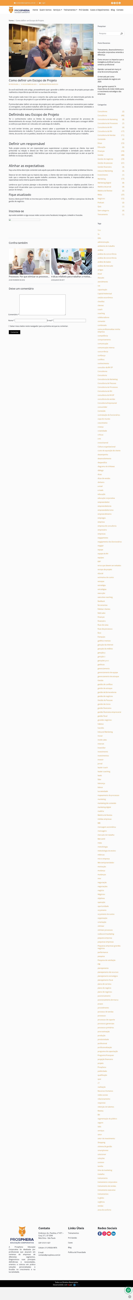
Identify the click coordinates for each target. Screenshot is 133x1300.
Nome (11, 320)
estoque (101, 581)
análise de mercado (105, 266)
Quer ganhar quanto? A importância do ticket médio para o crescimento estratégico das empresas (111, 90)
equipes (101, 557)
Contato (119, 10)
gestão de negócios (105, 696)
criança (100, 427)
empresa (101, 522)
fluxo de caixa (103, 625)
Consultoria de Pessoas (107, 383)
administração (103, 242)
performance (103, 952)
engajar (101, 546)
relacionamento (104, 1099)
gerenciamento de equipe (108, 672)
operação (101, 902)
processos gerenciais (106, 1023)
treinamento (103, 1178)
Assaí (100, 274)
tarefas (100, 1166)
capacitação (102, 289)
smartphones (103, 1150)
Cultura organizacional (106, 446)
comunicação (103, 343)
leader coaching (104, 771)
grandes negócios (105, 720)
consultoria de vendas (106, 399)
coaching (101, 313)
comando (101, 321)
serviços (53, 92)
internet (101, 744)
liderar (100, 787)
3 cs (99, 230)
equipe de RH (103, 553)
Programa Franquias (106, 1055)
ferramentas (102, 605)
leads (100, 775)
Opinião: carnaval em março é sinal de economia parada (109, 70)
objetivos (101, 898)
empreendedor (104, 502)
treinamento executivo (106, 1190)
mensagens (102, 831)
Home (35, 10)
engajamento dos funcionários (110, 542)
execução (101, 593)
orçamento (102, 910)
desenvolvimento (104, 458)
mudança (101, 870)
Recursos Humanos (105, 1091)
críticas (100, 435)
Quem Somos (46, 10)
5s (98, 234)
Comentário (13, 314)
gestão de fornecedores (107, 692)
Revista (100, 1111)
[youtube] (117, 3)
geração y (101, 653)
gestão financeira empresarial (109, 712)
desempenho (103, 454)
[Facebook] (112, 3)
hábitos (101, 724)
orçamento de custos (106, 914)
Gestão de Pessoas (105, 700)
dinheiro (101, 482)
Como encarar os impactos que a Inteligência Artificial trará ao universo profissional (111, 62)
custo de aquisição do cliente (109, 450)
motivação (102, 866)
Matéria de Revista (105, 815)
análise (100, 250)
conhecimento (103, 363)
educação (101, 494)
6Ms (99, 238)
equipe (100, 550)
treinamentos (103, 1194)
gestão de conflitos (105, 684)
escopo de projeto (105, 569)
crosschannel (103, 443)
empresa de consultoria (107, 526)
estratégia (102, 585)
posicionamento (104, 996)
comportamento (104, 340)
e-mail (100, 486)
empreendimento (104, 514)
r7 (98, 1083)
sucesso (101, 1162)
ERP (99, 561)
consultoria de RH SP (106, 395)
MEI (99, 823)
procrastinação (104, 1031)
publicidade (102, 1071)
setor (100, 1134)
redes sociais (103, 1095)
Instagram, (62, 215)
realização (102, 1087)
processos (102, 1016)
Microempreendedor (106, 862)
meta (100, 843)
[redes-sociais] (100, 1233)
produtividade (103, 1039)
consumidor (102, 407)
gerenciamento (104, 668)
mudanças (102, 874)
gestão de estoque (105, 688)
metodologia (103, 847)
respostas (101, 1103)
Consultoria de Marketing (108, 379)
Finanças (101, 617)
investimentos (103, 756)
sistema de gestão (105, 1146)
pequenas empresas (106, 942)
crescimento (102, 423)
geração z (101, 656)
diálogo (100, 470)
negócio (101, 890)
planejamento (103, 968)
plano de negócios (105, 992)
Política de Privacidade (77, 1252)
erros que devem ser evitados (109, 565)
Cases (70, 1243)
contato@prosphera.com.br (25, 3)
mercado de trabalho (106, 835)
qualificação (102, 1075)
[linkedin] (120, 3)
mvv (99, 878)
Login (43, 3)
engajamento (103, 538)
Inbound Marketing (105, 732)
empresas (101, 534)
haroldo (101, 728)
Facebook (54, 215)
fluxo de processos (105, 629)
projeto (100, 1063)
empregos (102, 518)
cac (99, 286)
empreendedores (104, 506)
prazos (100, 1004)
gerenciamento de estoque (108, 676)
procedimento (103, 1008)
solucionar (102, 1154)
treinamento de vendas (107, 1186)
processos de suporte (106, 1020)
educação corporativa (106, 498)
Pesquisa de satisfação (106, 960)
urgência (101, 1202)
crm (99, 439)
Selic (99, 1126)
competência (103, 336)
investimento (103, 752)
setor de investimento (106, 1138)
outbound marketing (106, 934)
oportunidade (103, 906)
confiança (101, 355)
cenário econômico (105, 297)
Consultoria (102, 375)
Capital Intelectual (105, 293)
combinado (102, 325)
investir (100, 759)
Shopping (101, 1142)
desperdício (102, 462)
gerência (101, 664)
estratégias (102, 589)
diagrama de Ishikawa (106, 466)
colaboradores (103, 317)
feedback (101, 601)
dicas (100, 474)
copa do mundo (104, 419)
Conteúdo (101, 411)
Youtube (79, 215)
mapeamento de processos (108, 795)
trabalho (101, 1174)
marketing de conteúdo (107, 803)
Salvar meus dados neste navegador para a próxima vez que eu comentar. (39, 326)
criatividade (102, 431)
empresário (102, 530)
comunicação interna (106, 347)
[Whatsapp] (128, 1290)
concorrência (103, 351)
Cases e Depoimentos (99, 10)
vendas (100, 1206)
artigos (100, 270)
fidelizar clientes (104, 609)
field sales (101, 613)
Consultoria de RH (105, 391)
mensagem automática (107, 827)
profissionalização (105, 1047)
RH (99, 1115)
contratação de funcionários (109, 415)
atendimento (103, 282)
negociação (102, 882)
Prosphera (102, 1067)
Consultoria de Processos (108, 387)
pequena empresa (105, 938)
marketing (102, 799)
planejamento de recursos (108, 972)
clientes (101, 305)
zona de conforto (104, 1210)
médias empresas (105, 819)
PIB (99, 964)
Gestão (41, 84)
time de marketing (105, 1170)
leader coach (103, 767)
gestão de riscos (104, 704)
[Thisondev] (76, 1285)
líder (99, 779)
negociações (102, 886)
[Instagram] (115, 3)
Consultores (102, 371)
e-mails (100, 490)
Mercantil (101, 839)
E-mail (50, 320)
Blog (113, 10)
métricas (101, 855)
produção (101, 1035)
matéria (101, 811)
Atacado (101, 278)
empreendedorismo (105, 510)
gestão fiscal (102, 716)
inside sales (102, 740)
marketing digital (104, 807)
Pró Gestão (84, 10)
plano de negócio (104, 988)
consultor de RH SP (105, 367)
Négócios (101, 894)
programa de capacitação (108, 1051)
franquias (101, 637)
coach (100, 309)
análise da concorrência (107, 254)
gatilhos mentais (104, 641)
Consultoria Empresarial (107, 403)
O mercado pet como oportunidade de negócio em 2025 (109, 79)
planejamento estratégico (108, 976)
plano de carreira (104, 984)
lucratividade (103, 791)
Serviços (56, 10)
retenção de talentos (106, 1107)
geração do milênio (105, 649)
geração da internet (105, 645)
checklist (101, 301)
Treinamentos (70, 10)
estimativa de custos (106, 577)
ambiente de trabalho (106, 246)
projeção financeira (105, 1059)
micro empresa (104, 859)
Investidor (102, 748)
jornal (100, 763)
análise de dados (104, 262)
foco (99, 633)
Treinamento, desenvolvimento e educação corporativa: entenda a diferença (111, 52)
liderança (101, 783)
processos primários (106, 1027)
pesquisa (101, 956)
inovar (100, 736)
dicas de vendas (104, 478)
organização (102, 918)
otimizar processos (105, 930)
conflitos (101, 359)
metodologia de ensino (107, 851)
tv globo (101, 1198)
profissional (102, 1043)
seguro (100, 1123)
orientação (102, 922)
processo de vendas (105, 1012)
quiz (99, 1079)
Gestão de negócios (51, 84)
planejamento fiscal (105, 980)
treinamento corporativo (107, 1182)
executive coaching (105, 597)
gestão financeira (104, 708)
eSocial (100, 573)
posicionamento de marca (108, 1000)
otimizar (101, 926)
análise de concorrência (107, 258)
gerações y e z (103, 660)
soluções (101, 1158)
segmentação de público (107, 1119)
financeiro (102, 621)
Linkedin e (71, 215)
